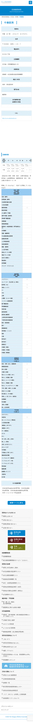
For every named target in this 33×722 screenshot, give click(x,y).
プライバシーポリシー (7, 706)
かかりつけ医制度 (8, 624)
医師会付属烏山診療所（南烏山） (13, 590)
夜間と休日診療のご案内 (10, 567)
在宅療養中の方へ (8, 594)
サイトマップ (4, 710)
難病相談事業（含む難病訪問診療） (14, 631)
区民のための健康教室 (10, 675)
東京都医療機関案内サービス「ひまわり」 (16, 560)
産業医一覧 (6, 682)
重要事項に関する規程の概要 (12, 607)
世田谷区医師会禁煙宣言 (10, 690)
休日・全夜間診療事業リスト (12, 583)
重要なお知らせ (8, 516)
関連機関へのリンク (9, 660)
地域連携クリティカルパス (11, 698)
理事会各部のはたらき (10, 646)
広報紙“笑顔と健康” (9, 620)
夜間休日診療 (6, 564)
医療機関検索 (6, 553)
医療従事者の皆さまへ (10, 524)
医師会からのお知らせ (8, 512)
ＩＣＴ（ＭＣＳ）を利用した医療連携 (14, 694)
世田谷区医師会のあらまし (11, 643)
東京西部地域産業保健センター (12, 686)
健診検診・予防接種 (8, 598)
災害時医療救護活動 (9, 679)
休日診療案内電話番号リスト (12, 571)
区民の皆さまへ (8, 520)
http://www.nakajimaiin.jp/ (9, 118)
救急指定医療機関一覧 (10, 579)
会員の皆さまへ (8, 528)
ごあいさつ (6, 639)
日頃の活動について (8, 671)
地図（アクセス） (8, 650)
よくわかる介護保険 (9, 628)
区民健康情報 (6, 611)
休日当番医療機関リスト (10, 575)
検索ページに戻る (16, 503)
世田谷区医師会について (9, 635)
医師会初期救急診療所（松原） (12, 587)
